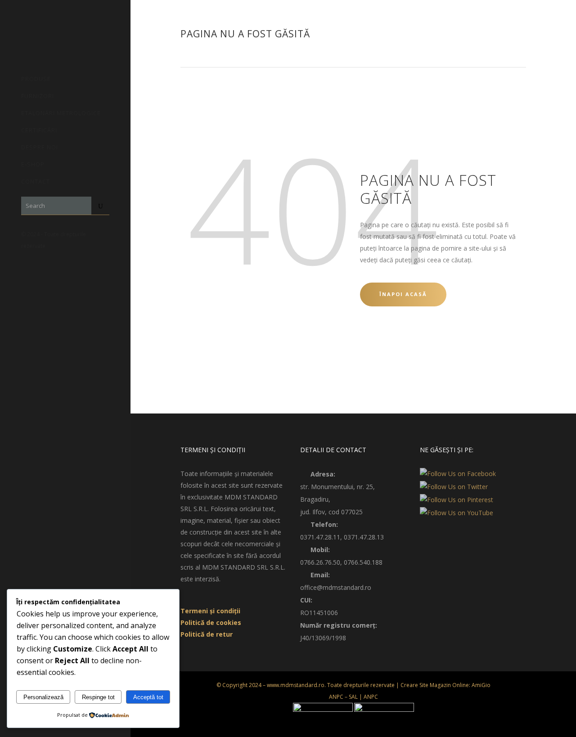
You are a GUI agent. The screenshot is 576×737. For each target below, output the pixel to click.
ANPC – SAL (343, 697)
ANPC (371, 697)
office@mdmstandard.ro (335, 587)
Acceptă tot (148, 697)
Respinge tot (98, 697)
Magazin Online (449, 685)
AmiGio (481, 685)
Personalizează (43, 697)
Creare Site (414, 685)
